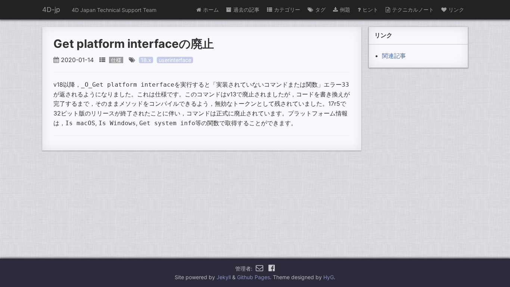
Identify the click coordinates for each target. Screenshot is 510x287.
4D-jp (51, 9)
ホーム (211, 9)
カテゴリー (287, 9)
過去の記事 (246, 9)
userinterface (175, 60)
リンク (456, 9)
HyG (328, 277)
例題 (345, 9)
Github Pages (253, 277)
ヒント (370, 9)
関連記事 (394, 55)
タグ (320, 9)
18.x (146, 60)
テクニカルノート (413, 9)
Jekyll (224, 277)
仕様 (116, 60)
